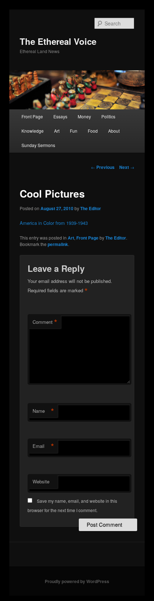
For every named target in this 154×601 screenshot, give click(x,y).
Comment (45, 322)
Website (41, 481)
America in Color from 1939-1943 (54, 222)
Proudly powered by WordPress (77, 581)
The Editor (90, 208)
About (114, 131)
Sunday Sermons (38, 145)
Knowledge (32, 131)
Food (93, 131)
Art (56, 131)
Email (43, 446)
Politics (108, 116)
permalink (58, 244)
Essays (60, 116)
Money (84, 116)
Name (43, 411)
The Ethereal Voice (58, 41)
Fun (73, 131)
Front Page (32, 116)
